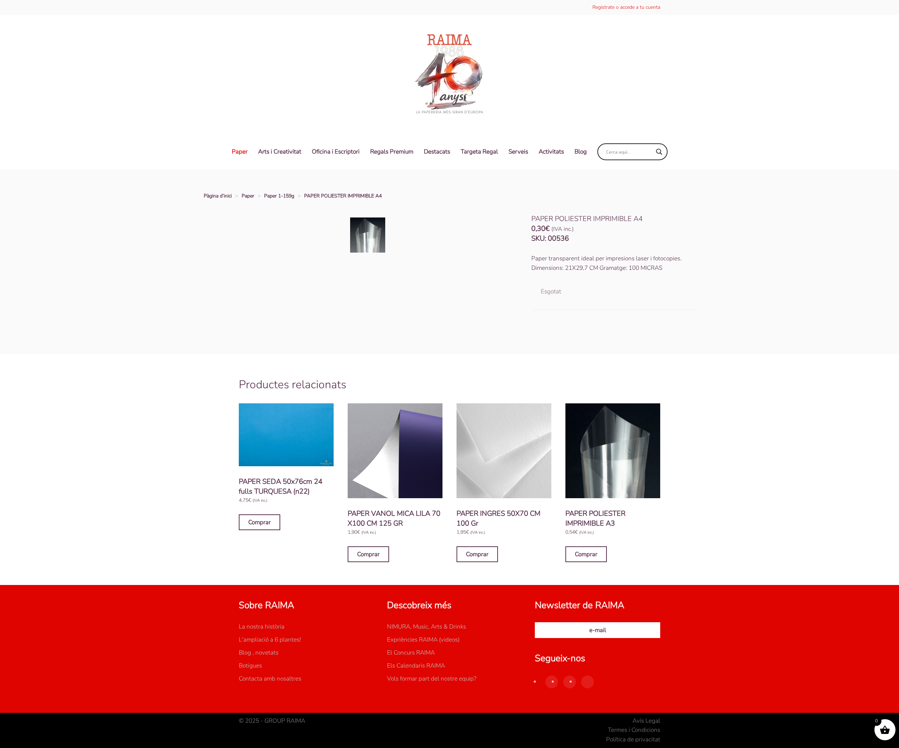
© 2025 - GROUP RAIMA (272, 721)
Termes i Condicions (634, 730)
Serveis (518, 152)
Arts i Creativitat (279, 152)
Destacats (437, 152)
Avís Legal (646, 721)
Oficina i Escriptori (336, 152)
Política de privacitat (633, 739)
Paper (240, 152)
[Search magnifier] (659, 152)
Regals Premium (391, 152)
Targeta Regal (479, 152)
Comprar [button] (259, 522)
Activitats (551, 152)
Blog (581, 152)
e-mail (597, 630)
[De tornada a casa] (449, 74)
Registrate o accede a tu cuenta (626, 7)
